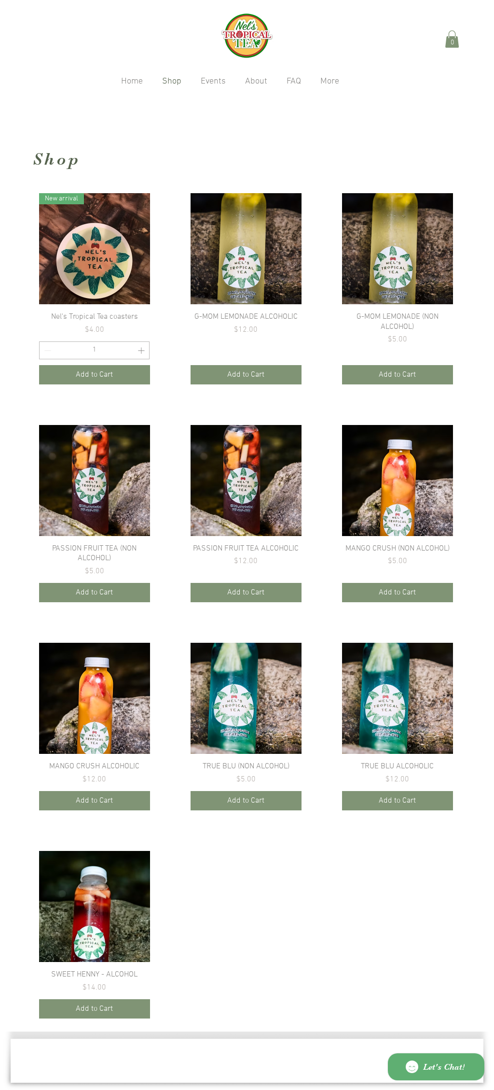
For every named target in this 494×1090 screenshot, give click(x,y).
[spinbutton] (94, 350)
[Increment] (142, 350)
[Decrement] (47, 350)
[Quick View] (246, 248)
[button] (452, 39)
